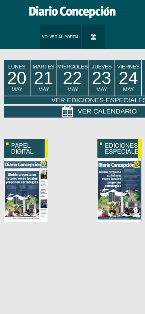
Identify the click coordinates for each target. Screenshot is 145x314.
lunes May (16, 78)
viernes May (128, 78)
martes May (43, 78)
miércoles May (72, 78)
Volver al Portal (60, 36)
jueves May (102, 78)
